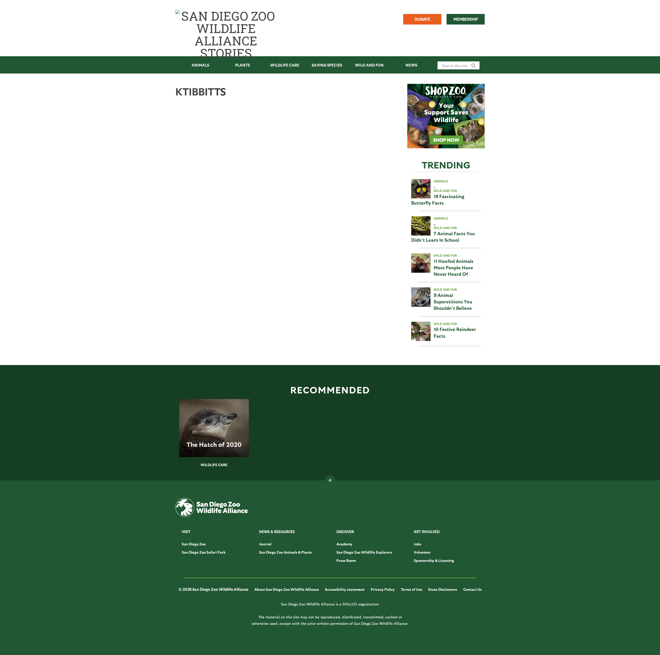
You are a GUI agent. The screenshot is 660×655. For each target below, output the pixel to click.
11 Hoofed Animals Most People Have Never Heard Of (453, 267)
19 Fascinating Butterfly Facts (437, 199)
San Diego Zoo (194, 544)
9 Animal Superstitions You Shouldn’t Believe (453, 301)
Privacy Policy (383, 589)
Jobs (417, 544)
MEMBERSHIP (465, 19)
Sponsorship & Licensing (434, 560)
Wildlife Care (284, 65)
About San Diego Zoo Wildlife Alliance (286, 589)
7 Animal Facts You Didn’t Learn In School (443, 236)
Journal (265, 544)
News (411, 65)
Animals (200, 65)
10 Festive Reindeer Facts (455, 332)
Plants (242, 65)
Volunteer (422, 552)
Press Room (346, 560)
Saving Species (327, 65)
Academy (344, 544)
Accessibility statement (345, 589)
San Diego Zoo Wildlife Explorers (364, 552)
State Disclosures (442, 589)
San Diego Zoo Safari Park (204, 552)
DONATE (422, 19)
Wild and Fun (369, 65)
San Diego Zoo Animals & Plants (285, 552)
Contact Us (472, 589)
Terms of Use (411, 589)
